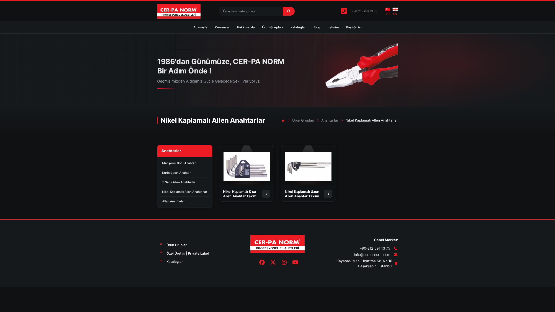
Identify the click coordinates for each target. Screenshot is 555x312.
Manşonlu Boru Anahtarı (179, 163)
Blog (316, 27)
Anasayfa (200, 27)
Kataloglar (298, 27)
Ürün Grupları (272, 27)
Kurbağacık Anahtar (176, 172)
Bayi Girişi (354, 27)
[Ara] (289, 11)
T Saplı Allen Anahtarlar (178, 182)
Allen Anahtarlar (173, 201)
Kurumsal (222, 27)
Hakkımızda (246, 27)
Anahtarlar (329, 120)
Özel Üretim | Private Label (187, 253)
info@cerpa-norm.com (372, 254)
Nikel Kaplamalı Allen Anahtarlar (184, 191)
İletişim (333, 27)
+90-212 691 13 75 (364, 11)
